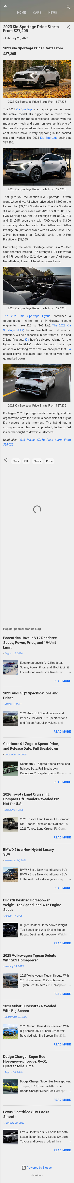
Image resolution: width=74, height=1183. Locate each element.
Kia (27, 339)
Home (21, 12)
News (52, 12)
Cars (37, 12)
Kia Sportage (24, 109)
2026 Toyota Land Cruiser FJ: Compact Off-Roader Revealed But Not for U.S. (31, 799)
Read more (62, 681)
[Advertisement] (37, 586)
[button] (68, 28)
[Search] (68, 8)
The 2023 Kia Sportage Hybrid (26, 316)
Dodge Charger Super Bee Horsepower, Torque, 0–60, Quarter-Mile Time (25, 1061)
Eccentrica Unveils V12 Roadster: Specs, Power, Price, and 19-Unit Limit (30, 642)
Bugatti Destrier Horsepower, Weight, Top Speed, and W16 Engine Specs (32, 905)
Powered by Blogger (39, 1167)
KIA (26, 461)
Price (49, 461)
